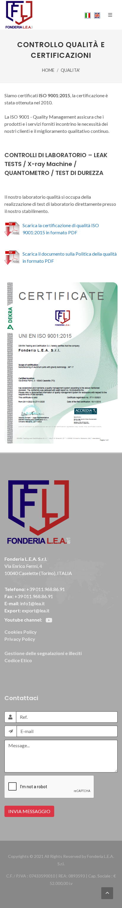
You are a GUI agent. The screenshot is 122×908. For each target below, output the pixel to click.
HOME (48, 70)
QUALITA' (70, 70)
